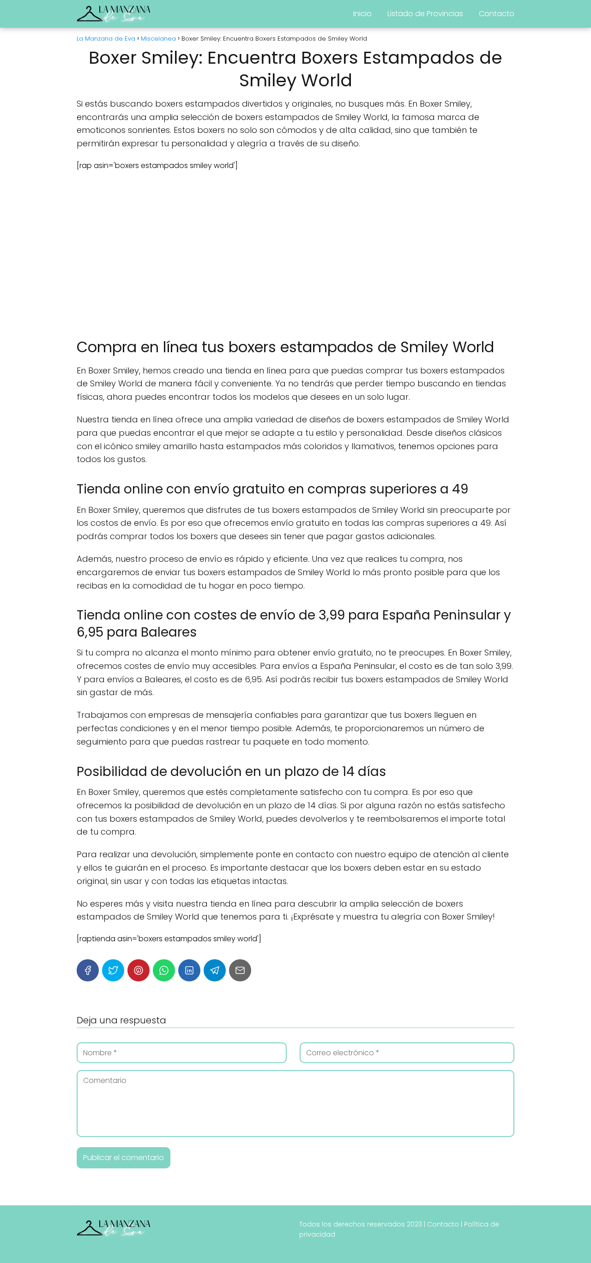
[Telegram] (215, 970)
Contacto (496, 13)
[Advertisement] (295, 254)
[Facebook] (88, 970)
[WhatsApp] (164, 970)
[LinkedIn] (189, 970)
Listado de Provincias (425, 13)
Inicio (362, 13)
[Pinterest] (138, 970)
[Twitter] (113, 970)
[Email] (240, 970)
